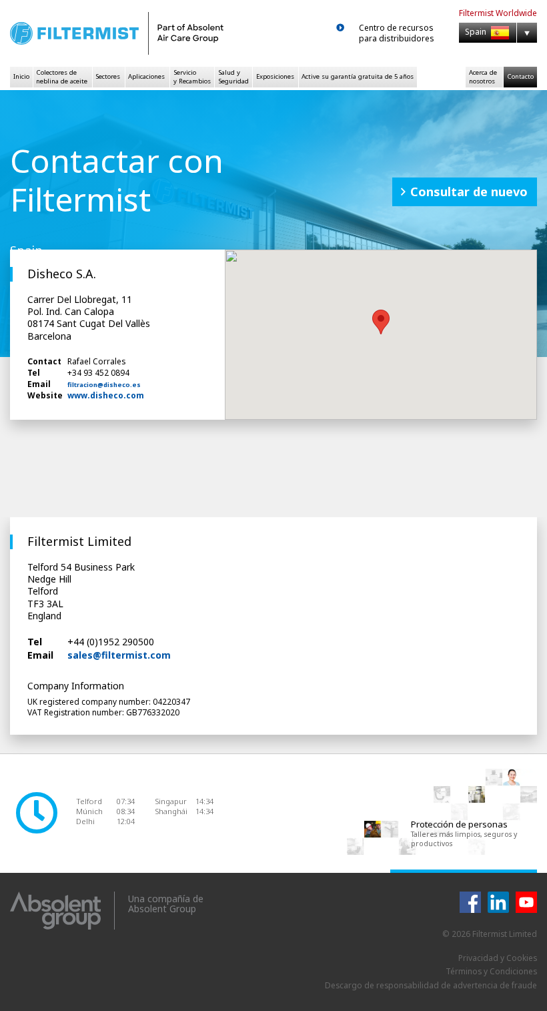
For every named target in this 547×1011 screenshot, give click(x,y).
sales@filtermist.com (119, 655)
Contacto (520, 76)
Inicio (21, 76)
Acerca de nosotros (483, 76)
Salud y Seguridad (233, 76)
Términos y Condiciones (491, 971)
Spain (476, 32)
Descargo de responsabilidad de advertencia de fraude (431, 985)
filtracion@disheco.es (104, 385)
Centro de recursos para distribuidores (396, 33)
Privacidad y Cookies (497, 958)
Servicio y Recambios (192, 76)
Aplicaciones (146, 76)
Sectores (107, 76)
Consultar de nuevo (469, 192)
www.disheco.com (105, 395)
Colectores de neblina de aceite (61, 76)
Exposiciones (275, 76)
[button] (381, 322)
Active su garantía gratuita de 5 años (358, 76)
